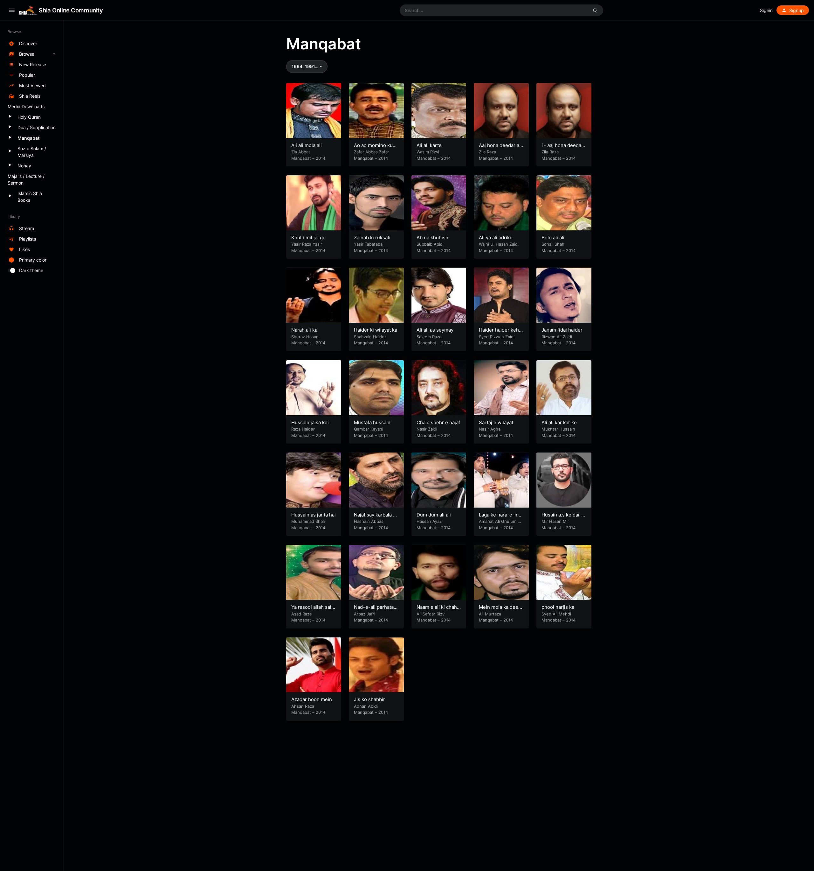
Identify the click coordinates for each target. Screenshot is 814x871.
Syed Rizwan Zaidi (496, 336)
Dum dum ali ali (434, 515)
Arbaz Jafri (364, 613)
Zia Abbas (301, 151)
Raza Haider (303, 429)
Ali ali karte (429, 145)
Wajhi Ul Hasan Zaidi (499, 244)
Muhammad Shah (308, 521)
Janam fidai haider (562, 330)
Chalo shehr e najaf (438, 422)
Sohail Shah (553, 244)
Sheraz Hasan (305, 336)
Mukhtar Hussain (558, 429)
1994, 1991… (305, 66)
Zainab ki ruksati (372, 238)
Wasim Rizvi (428, 151)
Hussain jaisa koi (310, 422)
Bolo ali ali (553, 238)
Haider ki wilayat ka (375, 330)
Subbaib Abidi (430, 244)
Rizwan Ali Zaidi (557, 336)
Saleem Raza (429, 336)
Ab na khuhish (432, 238)
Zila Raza (487, 151)
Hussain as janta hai (313, 515)
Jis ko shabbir (369, 699)
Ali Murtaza (490, 613)
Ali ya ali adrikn (496, 238)
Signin (766, 10)
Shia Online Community (71, 10)
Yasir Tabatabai (368, 244)
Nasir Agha (489, 429)
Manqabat (301, 158)
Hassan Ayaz (429, 521)
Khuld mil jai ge (308, 238)
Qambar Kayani (368, 429)
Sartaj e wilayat (496, 422)
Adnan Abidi (366, 706)
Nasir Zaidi (427, 429)
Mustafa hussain (372, 422)
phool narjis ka (558, 607)
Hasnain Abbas (368, 521)
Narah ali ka (304, 330)
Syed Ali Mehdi (556, 613)
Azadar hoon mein (311, 699)
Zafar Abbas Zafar (371, 151)
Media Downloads (26, 106)
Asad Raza (301, 613)
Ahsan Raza (302, 706)
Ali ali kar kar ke (559, 422)
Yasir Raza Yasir (306, 244)
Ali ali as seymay (435, 330)
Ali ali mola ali (306, 145)
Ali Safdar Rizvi (431, 613)
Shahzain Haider (370, 336)
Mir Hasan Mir (555, 521)
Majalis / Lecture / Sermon (26, 179)
